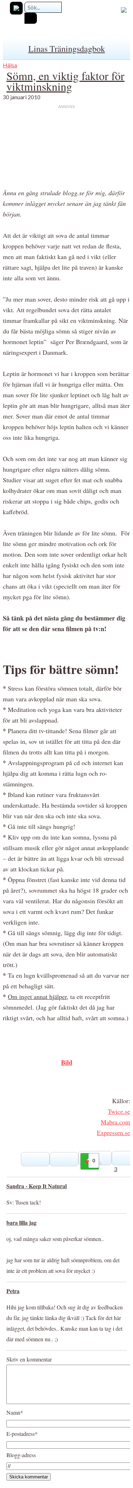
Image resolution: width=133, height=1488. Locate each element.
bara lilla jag (21, 1222)
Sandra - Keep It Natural (36, 1186)
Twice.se (119, 1111)
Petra (13, 1291)
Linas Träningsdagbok (66, 48)
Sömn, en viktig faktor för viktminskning (65, 81)
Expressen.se (113, 1132)
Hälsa (10, 65)
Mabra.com (115, 1122)
